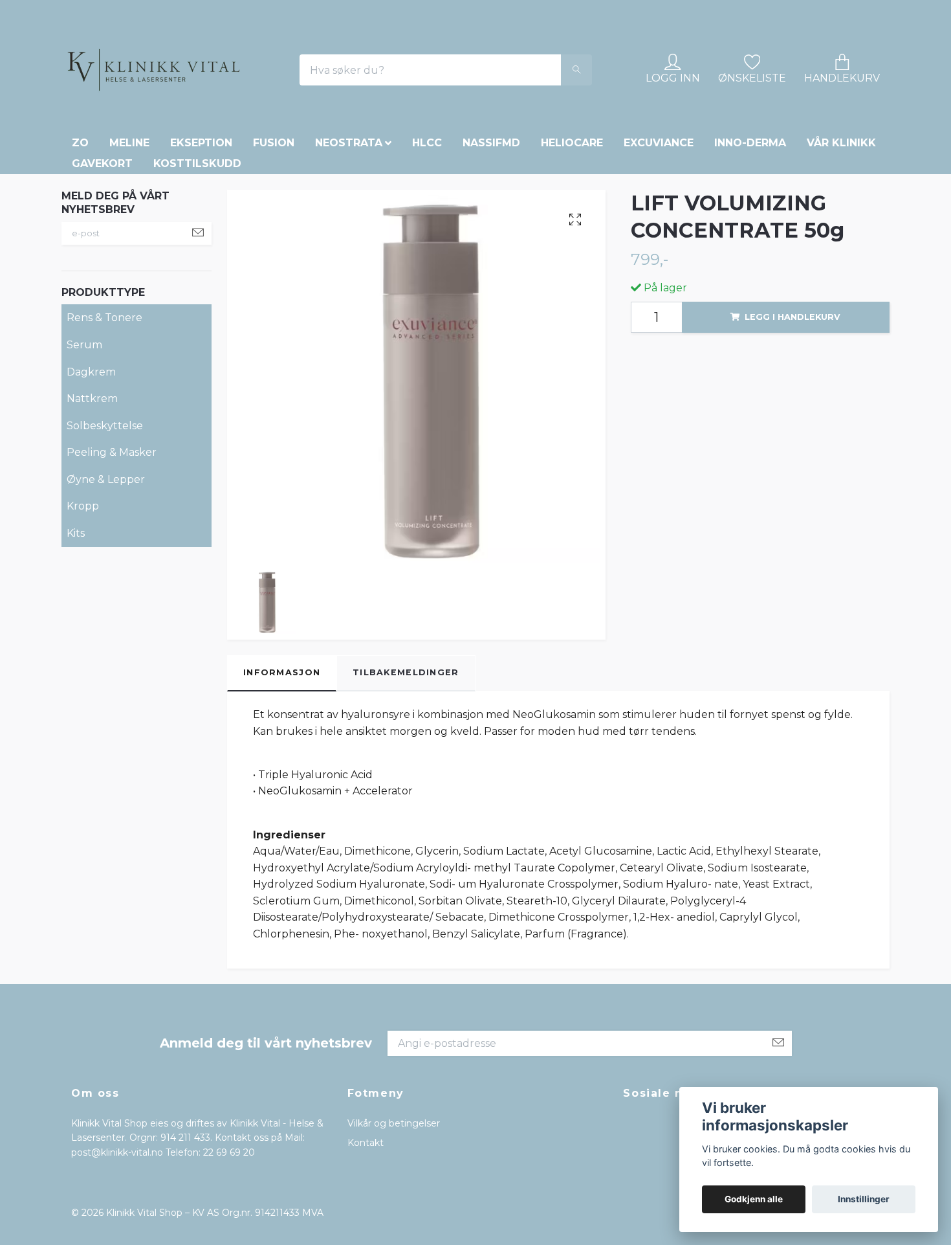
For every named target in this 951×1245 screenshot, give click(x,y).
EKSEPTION (201, 232)
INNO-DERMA (750, 232)
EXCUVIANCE (659, 232)
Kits (76, 622)
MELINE (129, 232)
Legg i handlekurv (792, 405)
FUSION (273, 232)
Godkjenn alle (754, 1199)
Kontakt (365, 1232)
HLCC (427, 232)
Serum (84, 434)
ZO (80, 232)
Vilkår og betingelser (393, 1212)
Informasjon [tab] (281, 762)
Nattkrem (92, 488)
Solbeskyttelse (105, 514)
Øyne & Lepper (106, 569)
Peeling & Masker (112, 541)
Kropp (83, 595)
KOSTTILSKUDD (197, 253)
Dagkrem (91, 460)
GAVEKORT (102, 253)
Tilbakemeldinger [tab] (406, 762)
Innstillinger (864, 1199)
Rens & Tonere (104, 407)
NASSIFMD (491, 232)
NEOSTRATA (348, 232)
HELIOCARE (572, 232)
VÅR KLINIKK (841, 232)
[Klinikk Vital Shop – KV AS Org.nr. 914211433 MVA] (236, 114)
